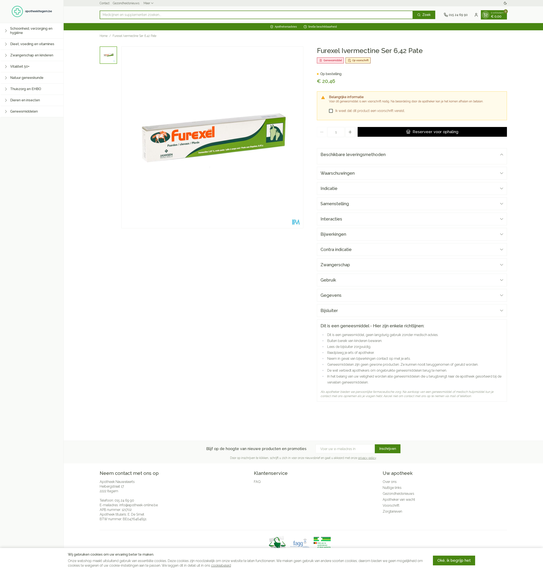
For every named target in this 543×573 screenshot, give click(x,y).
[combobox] (256, 15)
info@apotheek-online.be (138, 505)
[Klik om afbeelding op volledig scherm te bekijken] (212, 137)
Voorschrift (391, 505)
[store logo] (32, 11)
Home (104, 36)
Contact (104, 3)
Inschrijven (387, 449)
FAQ (257, 482)
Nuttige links (392, 488)
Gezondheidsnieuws (126, 3)
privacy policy (367, 458)
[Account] (476, 15)
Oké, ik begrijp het (454, 560)
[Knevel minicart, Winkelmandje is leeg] (485, 15)
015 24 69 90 (124, 500)
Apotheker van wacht (399, 500)
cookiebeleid (221, 565)
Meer (147, 3)
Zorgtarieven (392, 511)
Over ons (390, 482)
